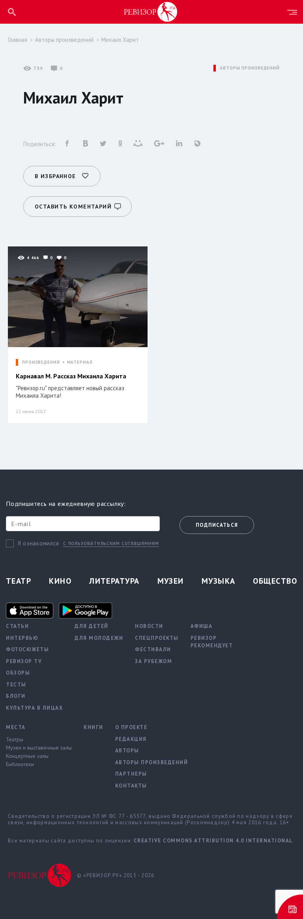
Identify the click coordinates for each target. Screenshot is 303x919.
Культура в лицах (34, 708)
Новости (149, 626)
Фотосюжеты (27, 649)
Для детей (91, 626)
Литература (114, 581)
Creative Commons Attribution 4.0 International (213, 840)
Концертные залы (27, 755)
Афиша (202, 626)
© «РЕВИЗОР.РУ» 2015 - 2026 (115, 875)
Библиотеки (20, 764)
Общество (275, 581)
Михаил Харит (120, 39)
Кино (60, 581)
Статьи (17, 626)
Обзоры (18, 672)
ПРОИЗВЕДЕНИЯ (41, 362)
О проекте (131, 727)
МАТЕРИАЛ (80, 362)
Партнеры (131, 774)
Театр (18, 581)
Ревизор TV (24, 661)
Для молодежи (99, 638)
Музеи (170, 581)
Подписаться (217, 525)
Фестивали (153, 649)
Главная (17, 39)
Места (16, 727)
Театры (14, 739)
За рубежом (153, 661)
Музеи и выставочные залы (39, 747)
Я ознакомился (38, 543)
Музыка (219, 581)
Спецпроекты (157, 638)
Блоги (16, 696)
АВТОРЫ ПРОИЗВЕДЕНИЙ (250, 68)
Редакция (131, 739)
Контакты (131, 785)
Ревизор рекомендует (212, 642)
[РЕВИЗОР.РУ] (151, 11)
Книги (93, 727)
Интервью (22, 638)
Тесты (16, 684)
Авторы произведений (64, 39)
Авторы (127, 750)
